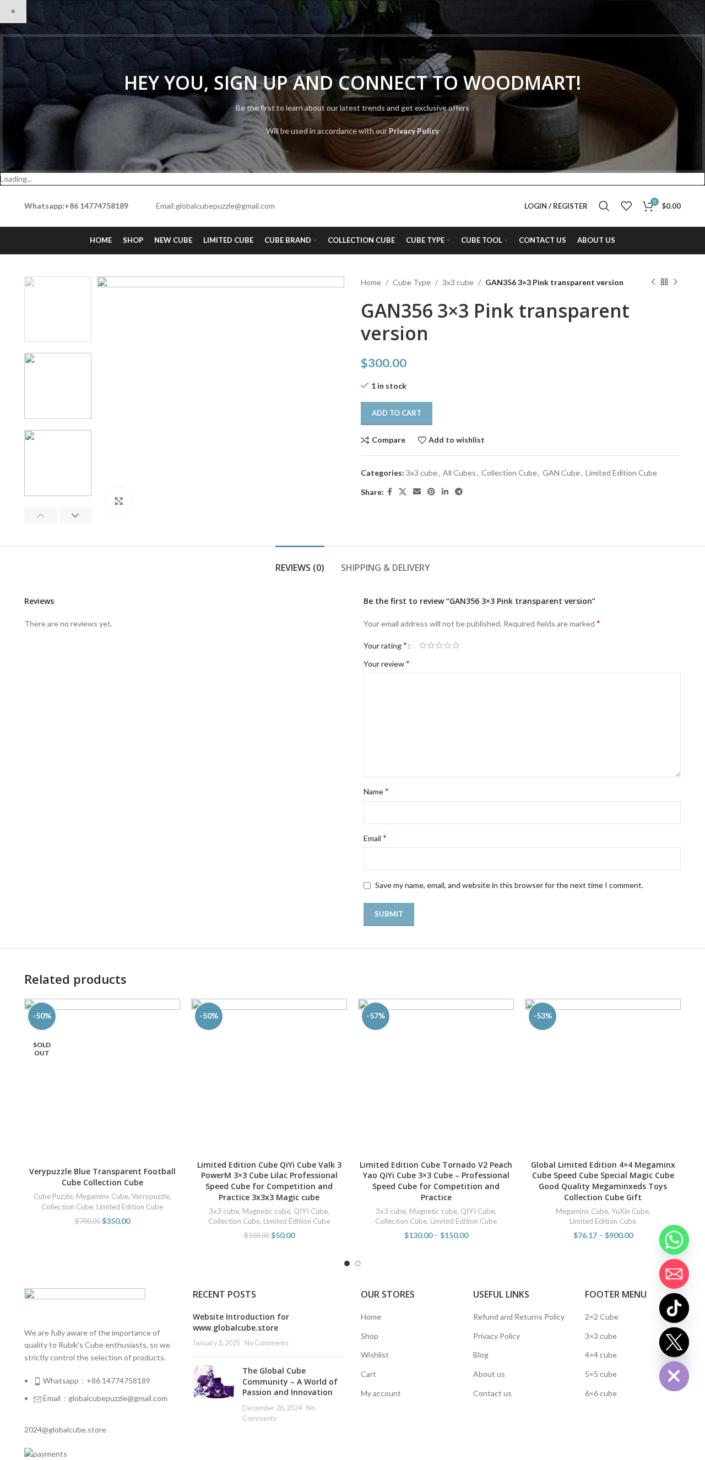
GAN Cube (561, 472)
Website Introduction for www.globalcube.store (241, 1322)
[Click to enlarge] (119, 501)
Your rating (385, 645)
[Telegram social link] (459, 491)
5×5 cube (601, 1374)
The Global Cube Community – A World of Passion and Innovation (290, 1381)
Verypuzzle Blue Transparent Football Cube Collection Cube (102, 1176)
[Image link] (84, 1300)
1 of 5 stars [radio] (423, 645)
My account (381, 1393)
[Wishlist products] (626, 206)
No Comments (267, 1343)
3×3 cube (601, 1336)
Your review (387, 663)
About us (489, 1374)
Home (371, 282)
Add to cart (396, 412)
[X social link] (402, 491)
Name (376, 791)
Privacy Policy (414, 130)
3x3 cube (458, 282)
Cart (368, 1374)
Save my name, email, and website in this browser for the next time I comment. (509, 885)
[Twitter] (674, 1342)
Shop (369, 1336)
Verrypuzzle (151, 1196)
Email (375, 837)
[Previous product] (653, 282)
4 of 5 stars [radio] (447, 645)
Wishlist (375, 1354)
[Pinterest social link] (431, 491)
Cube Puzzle (53, 1196)
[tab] (299, 562)
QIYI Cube (311, 1211)
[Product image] (102, 1080)
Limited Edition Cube (621, 472)
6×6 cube (601, 1393)
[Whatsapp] (674, 1240)
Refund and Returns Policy (519, 1316)
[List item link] (100, 1395)
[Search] (604, 206)
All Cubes (459, 472)
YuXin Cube (630, 1211)
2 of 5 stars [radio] (431, 645)
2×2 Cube (602, 1316)
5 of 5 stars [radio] (456, 645)
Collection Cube (509, 472)
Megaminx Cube (102, 1196)
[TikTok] (674, 1308)
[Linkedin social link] (445, 491)
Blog (481, 1354)
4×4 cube (601, 1354)
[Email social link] (417, 491)
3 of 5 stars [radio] (439, 645)
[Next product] (675, 282)
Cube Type (412, 282)
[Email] (674, 1274)
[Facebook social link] (389, 491)
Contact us (492, 1393)
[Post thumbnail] (213, 1394)
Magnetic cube (266, 1211)
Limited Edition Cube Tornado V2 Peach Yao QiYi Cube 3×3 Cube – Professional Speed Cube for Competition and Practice (436, 1180)
